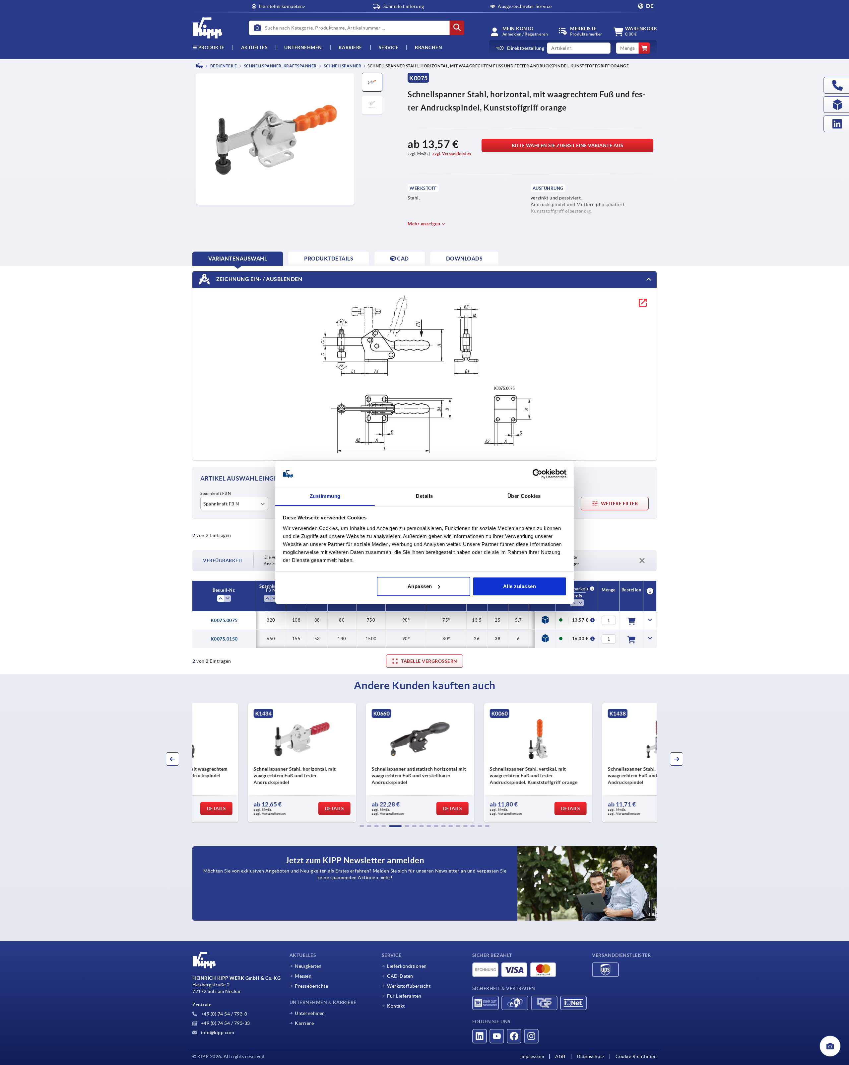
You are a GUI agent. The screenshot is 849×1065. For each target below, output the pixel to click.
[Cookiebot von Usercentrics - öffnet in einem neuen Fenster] (537, 474)
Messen (303, 976)
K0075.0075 (224, 620)
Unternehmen (303, 47)
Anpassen (420, 586)
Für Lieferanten (404, 996)
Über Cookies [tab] (524, 495)
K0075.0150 (224, 639)
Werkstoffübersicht (408, 986)
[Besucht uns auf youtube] (497, 1036)
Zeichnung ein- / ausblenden (258, 279)
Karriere (350, 47)
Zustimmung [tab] (325, 495)
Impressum (532, 1056)
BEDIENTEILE (223, 66)
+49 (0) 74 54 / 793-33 (225, 1023)
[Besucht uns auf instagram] (531, 1036)
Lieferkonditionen (407, 966)
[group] (247, 762)
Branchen (428, 47)
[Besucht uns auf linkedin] (479, 1036)
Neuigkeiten (308, 966)
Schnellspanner (342, 66)
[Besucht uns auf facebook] (514, 1036)
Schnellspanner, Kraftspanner (280, 66)
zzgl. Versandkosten (451, 153)
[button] (361, 826)
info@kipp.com (217, 1032)
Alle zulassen (519, 586)
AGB (560, 1056)
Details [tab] (424, 495)
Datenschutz (591, 1056)
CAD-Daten (400, 976)
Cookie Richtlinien (636, 1056)
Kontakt (396, 1006)
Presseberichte (311, 986)
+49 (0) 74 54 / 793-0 (223, 1014)
